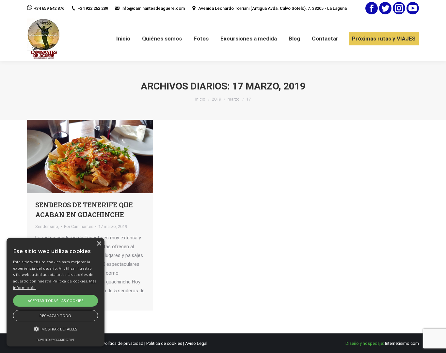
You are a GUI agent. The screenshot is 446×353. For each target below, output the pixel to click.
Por (78, 226)
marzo (234, 99)
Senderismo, (47, 226)
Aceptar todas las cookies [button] (55, 300)
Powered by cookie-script (55, 340)
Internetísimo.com (402, 343)
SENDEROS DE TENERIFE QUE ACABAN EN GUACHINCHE (84, 210)
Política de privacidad (123, 343)
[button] (55, 329)
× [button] (98, 243)
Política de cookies (164, 343)
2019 (216, 99)
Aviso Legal (196, 343)
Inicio (200, 99)
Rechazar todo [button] (55, 315)
